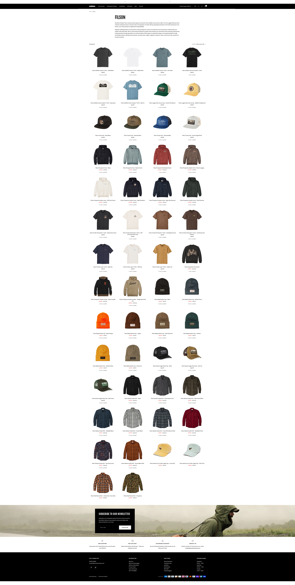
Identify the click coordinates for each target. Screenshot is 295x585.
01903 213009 (92, 561)
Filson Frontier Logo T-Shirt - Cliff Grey (132, 267)
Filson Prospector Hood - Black (103, 168)
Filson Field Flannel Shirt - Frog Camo (133, 496)
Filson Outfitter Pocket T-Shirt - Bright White (132, 70)
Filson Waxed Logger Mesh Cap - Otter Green (103, 398)
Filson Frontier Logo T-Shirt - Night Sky (103, 267)
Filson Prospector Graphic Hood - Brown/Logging (192, 168)
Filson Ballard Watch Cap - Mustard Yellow (103, 366)
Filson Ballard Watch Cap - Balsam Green (192, 299)
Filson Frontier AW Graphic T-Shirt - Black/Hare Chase (103, 233)
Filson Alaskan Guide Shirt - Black (133, 398)
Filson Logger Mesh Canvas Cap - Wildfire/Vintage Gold (192, 103)
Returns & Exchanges (134, 563)
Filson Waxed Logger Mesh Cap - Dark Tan (192, 366)
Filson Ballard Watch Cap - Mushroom (133, 366)
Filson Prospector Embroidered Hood (162, 168)
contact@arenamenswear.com (192, 548)
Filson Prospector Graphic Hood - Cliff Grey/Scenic (103, 200)
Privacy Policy (132, 567)
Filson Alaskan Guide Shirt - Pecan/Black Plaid (132, 463)
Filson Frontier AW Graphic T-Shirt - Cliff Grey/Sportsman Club (132, 233)
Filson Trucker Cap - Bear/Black (103, 135)
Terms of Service (133, 569)
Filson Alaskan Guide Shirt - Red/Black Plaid (192, 431)
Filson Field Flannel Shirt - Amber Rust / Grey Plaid (103, 496)
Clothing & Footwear (112, 6)
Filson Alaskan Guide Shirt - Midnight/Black (103, 431)
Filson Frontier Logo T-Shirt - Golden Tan (162, 267)
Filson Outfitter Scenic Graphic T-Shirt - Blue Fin (132, 103)
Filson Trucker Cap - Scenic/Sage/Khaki (192, 135)
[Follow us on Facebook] (91, 567)
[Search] (198, 6)
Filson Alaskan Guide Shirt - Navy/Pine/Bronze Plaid (162, 431)
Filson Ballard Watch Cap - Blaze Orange (103, 333)
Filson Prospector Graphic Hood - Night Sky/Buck (133, 200)
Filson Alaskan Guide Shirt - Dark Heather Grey (162, 398)
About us (131, 561)
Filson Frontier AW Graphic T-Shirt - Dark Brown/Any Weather (192, 233)
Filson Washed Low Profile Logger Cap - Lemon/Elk (162, 463)
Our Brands (122, 6)
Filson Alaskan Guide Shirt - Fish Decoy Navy (103, 463)
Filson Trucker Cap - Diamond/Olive (132, 135)
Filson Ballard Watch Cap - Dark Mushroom (162, 333)
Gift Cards (129, 6)
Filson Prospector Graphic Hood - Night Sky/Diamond (162, 200)
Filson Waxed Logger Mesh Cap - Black (162, 366)
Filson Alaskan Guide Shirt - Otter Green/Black (192, 398)
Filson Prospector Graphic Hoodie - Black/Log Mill (103, 299)
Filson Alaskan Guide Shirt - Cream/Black (133, 431)
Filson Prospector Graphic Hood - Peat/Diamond (192, 200)
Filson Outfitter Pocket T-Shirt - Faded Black (103, 70)
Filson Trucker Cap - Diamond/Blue (162, 135)
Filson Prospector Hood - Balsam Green (132, 168)
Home (90, 11)
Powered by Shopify (103, 576)
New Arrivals (101, 6)
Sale (136, 6)
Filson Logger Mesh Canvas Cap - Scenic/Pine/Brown (162, 103)
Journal (141, 6)
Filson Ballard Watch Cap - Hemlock (192, 333)
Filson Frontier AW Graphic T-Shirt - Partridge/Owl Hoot (162, 233)
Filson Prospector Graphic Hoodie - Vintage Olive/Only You (132, 300)
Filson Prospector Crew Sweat (192, 267)
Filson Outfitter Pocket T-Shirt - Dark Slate (162, 70)
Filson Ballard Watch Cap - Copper (132, 333)
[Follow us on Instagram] (95, 567)
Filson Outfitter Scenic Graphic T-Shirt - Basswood (103, 103)
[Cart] (205, 6)
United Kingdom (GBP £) (185, 6)
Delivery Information (134, 565)
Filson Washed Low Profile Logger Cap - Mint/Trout (192, 463)
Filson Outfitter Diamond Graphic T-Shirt (192, 70)
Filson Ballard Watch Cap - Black (162, 299)
